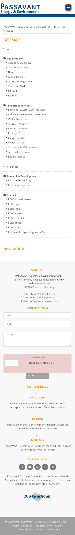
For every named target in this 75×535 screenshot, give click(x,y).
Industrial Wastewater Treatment (27, 114)
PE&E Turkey (15, 222)
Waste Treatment (18, 128)
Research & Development (22, 176)
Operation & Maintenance (23, 147)
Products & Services (19, 105)
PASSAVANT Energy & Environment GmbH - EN (27, 27)
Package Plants (16, 133)
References (11, 166)
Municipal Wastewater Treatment (27, 109)
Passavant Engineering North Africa (28, 232)
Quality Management (20, 81)
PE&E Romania (16, 218)
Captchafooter (26, 357)
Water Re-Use (16, 142)
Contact (11, 195)
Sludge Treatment (18, 123)
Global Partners (17, 76)
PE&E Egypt (14, 204)
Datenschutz (52, 529)
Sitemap (12, 95)
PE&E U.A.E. (15, 227)
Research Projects (18, 185)
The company (61, 27)
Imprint (39, 529)
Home (8, 49)
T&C (30, 529)
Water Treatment (18, 119)
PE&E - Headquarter (19, 199)
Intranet (12, 91)
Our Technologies (18, 67)
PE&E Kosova (16, 213)
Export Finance (16, 156)
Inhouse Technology (19, 180)
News (11, 72)
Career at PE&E (16, 86)
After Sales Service (18, 152)
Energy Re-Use (16, 138)
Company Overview (19, 62)
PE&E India (14, 208)
